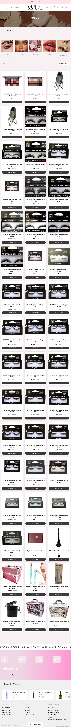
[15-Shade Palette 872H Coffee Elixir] (35, 81)
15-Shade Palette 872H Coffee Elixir (35, 95)
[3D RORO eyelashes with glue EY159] (35, 432)
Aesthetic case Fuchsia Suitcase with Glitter (12, 587)
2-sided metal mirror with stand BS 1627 (58, 95)
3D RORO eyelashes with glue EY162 (12, 481)
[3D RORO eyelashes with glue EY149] (12, 327)
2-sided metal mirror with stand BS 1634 (12, 130)
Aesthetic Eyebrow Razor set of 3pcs (35, 587)
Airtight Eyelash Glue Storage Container (12, 622)
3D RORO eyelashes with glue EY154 (59, 376)
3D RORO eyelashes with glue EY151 (59, 340)
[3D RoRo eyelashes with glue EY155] (12, 397)
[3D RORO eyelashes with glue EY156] (35, 397)
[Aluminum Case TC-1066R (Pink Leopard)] (35, 609)
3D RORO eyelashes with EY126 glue (12, 165)
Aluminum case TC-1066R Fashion (59, 621)
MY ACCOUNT (28, 705)
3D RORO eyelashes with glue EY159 (35, 446)
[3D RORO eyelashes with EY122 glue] (35, 116)
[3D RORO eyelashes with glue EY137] (59, 222)
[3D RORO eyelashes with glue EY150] (35, 327)
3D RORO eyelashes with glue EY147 (35, 305)
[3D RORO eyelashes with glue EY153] (35, 362)
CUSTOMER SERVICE (53, 705)
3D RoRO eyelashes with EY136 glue (35, 165)
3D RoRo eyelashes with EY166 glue (12, 200)
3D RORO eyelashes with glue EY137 (59, 235)
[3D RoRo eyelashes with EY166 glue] (12, 187)
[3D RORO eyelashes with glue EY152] (12, 362)
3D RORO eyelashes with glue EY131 (59, 200)
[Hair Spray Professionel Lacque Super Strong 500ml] (7, 695)
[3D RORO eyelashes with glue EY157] (59, 397)
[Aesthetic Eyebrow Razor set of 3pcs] (35, 574)
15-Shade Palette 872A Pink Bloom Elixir (12, 95)
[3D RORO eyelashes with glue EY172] (35, 503)
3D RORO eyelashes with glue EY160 (59, 446)
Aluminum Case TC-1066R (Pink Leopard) (35, 622)
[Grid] (4, 64)
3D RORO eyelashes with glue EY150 (35, 340)
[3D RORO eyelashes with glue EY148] (59, 292)
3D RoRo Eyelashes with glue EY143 (59, 270)
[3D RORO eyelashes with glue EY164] (35, 468)
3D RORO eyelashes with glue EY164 (35, 481)
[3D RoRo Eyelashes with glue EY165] (59, 468)
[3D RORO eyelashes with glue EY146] (12, 292)
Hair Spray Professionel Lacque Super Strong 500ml (19, 692)
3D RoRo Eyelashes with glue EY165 (59, 481)
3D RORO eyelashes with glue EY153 (35, 376)
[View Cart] (66, 7)
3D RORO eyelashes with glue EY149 (12, 340)
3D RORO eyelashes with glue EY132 (12, 235)
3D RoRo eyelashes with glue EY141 (35, 270)
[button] (12, 102)
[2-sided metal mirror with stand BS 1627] (59, 81)
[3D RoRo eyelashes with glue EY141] (35, 257)
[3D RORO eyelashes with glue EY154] (59, 362)
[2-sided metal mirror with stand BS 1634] (12, 116)
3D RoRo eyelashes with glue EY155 (12, 411)
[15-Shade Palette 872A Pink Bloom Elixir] (12, 81)
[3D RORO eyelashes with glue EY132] (12, 222)
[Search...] (12, 7)
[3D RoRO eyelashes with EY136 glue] (35, 151)
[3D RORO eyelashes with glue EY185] (12, 538)
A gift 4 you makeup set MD (35, 551)
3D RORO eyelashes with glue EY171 (12, 516)
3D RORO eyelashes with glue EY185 (12, 551)
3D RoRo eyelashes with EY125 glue (59, 130)
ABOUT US (4, 705)
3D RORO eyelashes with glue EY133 (35, 235)
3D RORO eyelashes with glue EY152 (12, 376)
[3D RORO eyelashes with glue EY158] (12, 432)
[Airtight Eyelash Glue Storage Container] (12, 609)
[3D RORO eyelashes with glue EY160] (59, 432)
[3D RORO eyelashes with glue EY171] (12, 503)
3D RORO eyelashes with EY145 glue (58, 165)
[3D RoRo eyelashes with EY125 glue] (59, 116)
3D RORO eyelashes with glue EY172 (35, 516)
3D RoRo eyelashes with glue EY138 (12, 270)
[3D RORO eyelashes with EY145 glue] (59, 151)
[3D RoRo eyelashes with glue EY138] (12, 257)
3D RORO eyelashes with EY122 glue (35, 130)
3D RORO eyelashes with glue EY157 (59, 411)
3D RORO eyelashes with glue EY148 (59, 305)
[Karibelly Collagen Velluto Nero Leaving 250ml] (33, 695)
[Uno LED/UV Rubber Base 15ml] (60, 695)
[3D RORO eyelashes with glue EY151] (59, 327)
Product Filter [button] (36, 724)
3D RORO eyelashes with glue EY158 (12, 446)
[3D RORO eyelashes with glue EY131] (59, 187)
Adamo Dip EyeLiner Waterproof (59, 551)
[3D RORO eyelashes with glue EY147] (35, 292)
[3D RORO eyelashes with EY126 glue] (12, 151)
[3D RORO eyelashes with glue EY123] (35, 187)
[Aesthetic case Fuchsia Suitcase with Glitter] (12, 574)
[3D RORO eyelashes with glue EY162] (12, 468)
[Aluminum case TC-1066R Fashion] (59, 609)
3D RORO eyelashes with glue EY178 (59, 516)
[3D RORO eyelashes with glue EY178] (59, 503)
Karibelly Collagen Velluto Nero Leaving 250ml (46, 692)
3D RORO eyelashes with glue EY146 (12, 305)
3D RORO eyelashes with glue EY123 (35, 200)
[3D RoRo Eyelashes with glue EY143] (59, 257)
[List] (8, 64)
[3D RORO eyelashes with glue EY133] (35, 222)
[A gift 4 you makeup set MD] (35, 538)
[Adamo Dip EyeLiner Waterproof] (59, 538)
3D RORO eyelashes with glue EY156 (35, 411)
